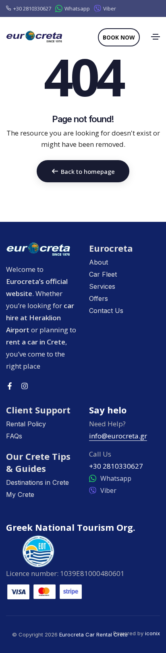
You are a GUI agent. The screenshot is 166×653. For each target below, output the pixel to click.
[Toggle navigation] (155, 37)
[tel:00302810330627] (8, 8)
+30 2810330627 (32, 8)
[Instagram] (24, 386)
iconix (152, 633)
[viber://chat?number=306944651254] (97, 8)
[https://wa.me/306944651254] (58, 8)
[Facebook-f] (9, 386)
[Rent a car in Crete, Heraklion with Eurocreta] (38, 249)
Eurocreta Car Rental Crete (93, 634)
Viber (109, 8)
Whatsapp (77, 8)
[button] (119, 37)
